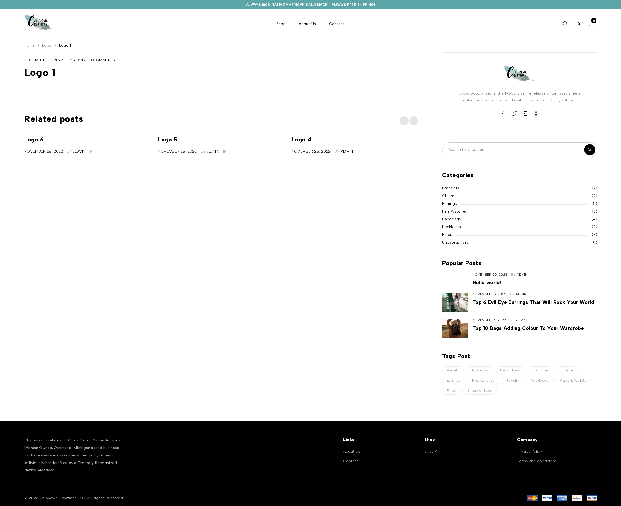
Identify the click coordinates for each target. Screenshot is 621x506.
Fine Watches (454, 211)
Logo (47, 45)
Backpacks (480, 370)
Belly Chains (510, 370)
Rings (447, 234)
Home (29, 45)
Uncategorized (455, 242)
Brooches (540, 370)
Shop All (431, 451)
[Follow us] (514, 113)
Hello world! (487, 282)
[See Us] (525, 113)
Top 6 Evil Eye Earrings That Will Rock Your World (533, 302)
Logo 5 (121, 139)
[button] (404, 120)
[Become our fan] (504, 113)
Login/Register (579, 24)
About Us (351, 451)
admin (79, 60)
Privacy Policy (529, 451)
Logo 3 (389, 139)
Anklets (453, 370)
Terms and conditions (537, 461)
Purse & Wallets (573, 380)
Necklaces (451, 226)
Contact (351, 461)
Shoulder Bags (480, 391)
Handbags (451, 219)
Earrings (449, 203)
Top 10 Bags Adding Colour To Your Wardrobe (528, 328)
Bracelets (451, 188)
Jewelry (512, 380)
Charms (449, 195)
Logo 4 (255, 139)
